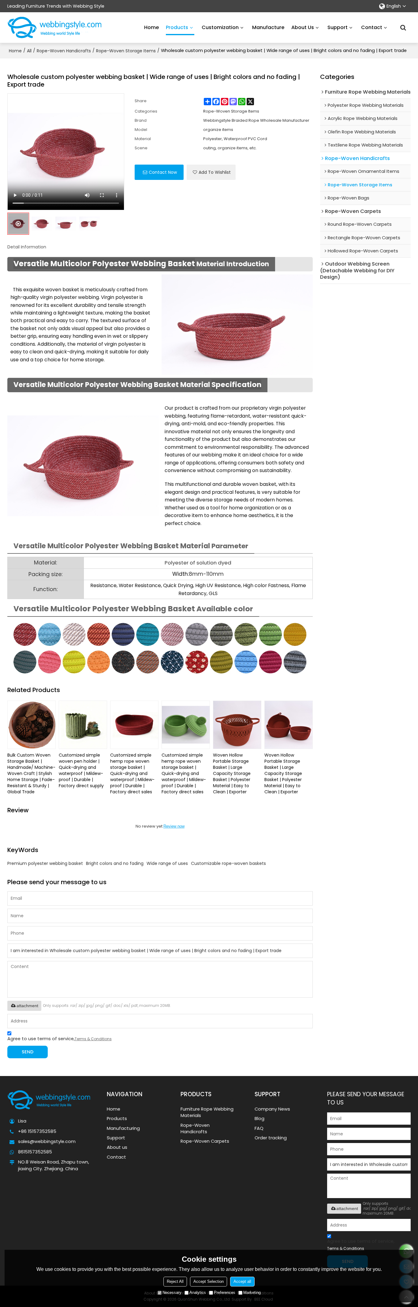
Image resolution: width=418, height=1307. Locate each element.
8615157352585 (35, 1152)
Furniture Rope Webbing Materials (207, 1112)
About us (302, 27)
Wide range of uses (167, 863)
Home (151, 27)
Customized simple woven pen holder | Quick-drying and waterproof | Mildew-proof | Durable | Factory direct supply (81, 770)
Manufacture (268, 27)
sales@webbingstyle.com (47, 1141)
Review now (174, 826)
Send (27, 1052)
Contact (371, 27)
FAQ (259, 1128)
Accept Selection (208, 1281)
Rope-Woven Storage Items (126, 51)
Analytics (197, 1292)
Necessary (171, 1292)
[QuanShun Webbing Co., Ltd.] (54, 27)
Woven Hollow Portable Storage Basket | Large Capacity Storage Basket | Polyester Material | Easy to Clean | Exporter (232, 773)
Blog (259, 1118)
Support (337, 27)
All (29, 51)
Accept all (242, 1281)
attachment (27, 1005)
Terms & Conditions (93, 1038)
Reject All (175, 1281)
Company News (272, 1109)
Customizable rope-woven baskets (228, 863)
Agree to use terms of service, (59, 1039)
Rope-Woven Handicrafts (64, 51)
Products (177, 27)
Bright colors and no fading (115, 863)
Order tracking (271, 1138)
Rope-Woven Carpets (205, 1141)
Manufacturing (123, 1128)
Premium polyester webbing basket (45, 863)
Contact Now (163, 172)
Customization (220, 27)
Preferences (224, 1292)
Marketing (252, 1292)
